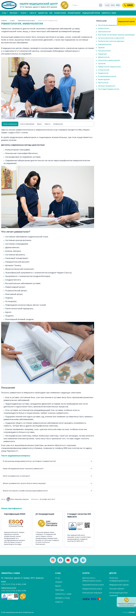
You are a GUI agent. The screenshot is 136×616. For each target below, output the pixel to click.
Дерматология (102, 57)
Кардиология (102, 73)
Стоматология (102, 70)
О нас (57, 578)
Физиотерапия (103, 79)
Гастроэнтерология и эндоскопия (110, 38)
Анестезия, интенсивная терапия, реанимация (115, 35)
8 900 (18, 584)
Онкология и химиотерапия (108, 60)
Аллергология (102, 28)
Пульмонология (103, 51)
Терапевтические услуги (93, 584)
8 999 (24, 584)
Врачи (39, 124)
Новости (47, 124)
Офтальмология (103, 31)
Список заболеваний (27, 124)
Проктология (102, 83)
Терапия (100, 47)
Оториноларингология (106, 76)
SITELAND (132, 612)
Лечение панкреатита (105, 86)
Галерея (58, 582)
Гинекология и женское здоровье (110, 41)
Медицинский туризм (119, 584)
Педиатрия (101, 54)
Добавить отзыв (62, 598)
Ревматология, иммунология (108, 67)
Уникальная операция (92, 592)
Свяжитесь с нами (63, 594)
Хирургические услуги (92, 588)
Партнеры (59, 590)
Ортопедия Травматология (107, 89)
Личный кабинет (116, 588)
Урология (101, 63)
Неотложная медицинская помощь (111, 25)
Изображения (58, 124)
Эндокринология (103, 44)
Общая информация (10, 124)
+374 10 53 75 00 (8, 584)
